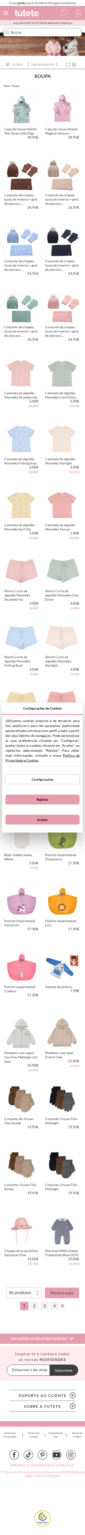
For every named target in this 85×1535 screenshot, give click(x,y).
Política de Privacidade (10, 1435)
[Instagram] (71, 1455)
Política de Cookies (33, 1435)
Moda (7, 85)
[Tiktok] (28, 1455)
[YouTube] (56, 1455)
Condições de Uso (55, 1435)
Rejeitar (42, 799)
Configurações (42, 779)
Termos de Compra (77, 1435)
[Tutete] (27, 14)
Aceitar (42, 820)
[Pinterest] (42, 1455)
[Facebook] (14, 1455)
